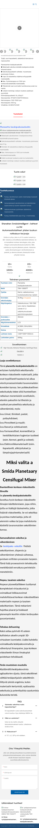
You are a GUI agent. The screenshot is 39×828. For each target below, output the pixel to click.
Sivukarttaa (31, 826)
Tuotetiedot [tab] (18, 114)
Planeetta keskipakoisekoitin (15, 127)
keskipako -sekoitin (13, 546)
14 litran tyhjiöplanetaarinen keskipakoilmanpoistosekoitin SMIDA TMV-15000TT (10, 818)
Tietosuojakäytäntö (22, 826)
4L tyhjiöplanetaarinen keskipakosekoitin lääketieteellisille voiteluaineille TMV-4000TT (28, 820)
